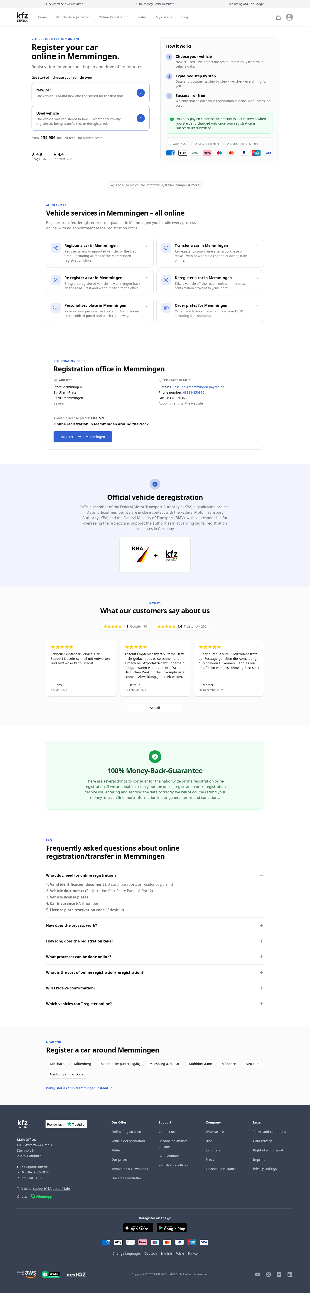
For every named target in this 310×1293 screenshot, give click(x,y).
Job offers (213, 1150)
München (229, 1064)
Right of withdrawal (268, 1150)
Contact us (167, 1131)
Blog (184, 17)
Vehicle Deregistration (73, 17)
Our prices (119, 1159)
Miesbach (57, 1064)
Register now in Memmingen (83, 436)
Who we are (215, 1131)
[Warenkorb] (278, 17)
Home (42, 17)
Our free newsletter (126, 1178)
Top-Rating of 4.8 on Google (246, 4)
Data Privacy (262, 1141)
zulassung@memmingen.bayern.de (197, 387)
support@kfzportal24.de (51, 1188)
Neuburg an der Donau (68, 1074)
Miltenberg (82, 1064)
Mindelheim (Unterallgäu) (120, 1064)
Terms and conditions (269, 1131)
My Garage (164, 17)
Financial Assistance (221, 1169)
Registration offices (173, 1165)
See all (155, 708)
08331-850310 (193, 392)
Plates (142, 17)
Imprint (259, 1159)
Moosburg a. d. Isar (165, 1064)
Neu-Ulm (252, 1064)
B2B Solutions (169, 1156)
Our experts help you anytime (64, 4)
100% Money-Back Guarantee (155, 4)
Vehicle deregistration (128, 1141)
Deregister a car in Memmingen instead (77, 1088)
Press (210, 1159)
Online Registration (113, 17)
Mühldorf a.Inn (200, 1064)
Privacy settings (265, 1168)
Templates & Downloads (129, 1169)
